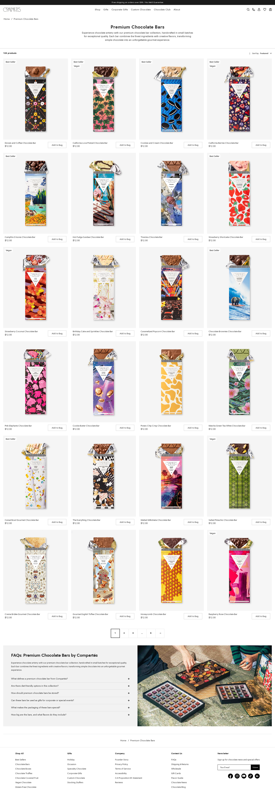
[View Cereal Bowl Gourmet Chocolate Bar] (35, 476)
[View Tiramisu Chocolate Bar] (171, 193)
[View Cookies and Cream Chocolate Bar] (171, 99)
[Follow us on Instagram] (237, 776)
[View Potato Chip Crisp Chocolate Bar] (171, 381)
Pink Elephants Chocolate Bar (18, 426)
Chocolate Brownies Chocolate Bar (225, 332)
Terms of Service (123, 769)
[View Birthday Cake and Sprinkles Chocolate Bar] (103, 287)
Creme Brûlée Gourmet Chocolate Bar (22, 614)
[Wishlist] (264, 9)
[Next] (159, 633)
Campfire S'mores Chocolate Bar (20, 237)
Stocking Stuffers (75, 783)
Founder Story (121, 760)
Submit (255, 767)
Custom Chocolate (141, 10)
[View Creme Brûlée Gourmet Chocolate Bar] (35, 570)
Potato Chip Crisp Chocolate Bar (156, 426)
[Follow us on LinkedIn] (257, 776)
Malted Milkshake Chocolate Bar (156, 520)
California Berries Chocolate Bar (224, 143)
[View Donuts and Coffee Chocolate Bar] (35, 99)
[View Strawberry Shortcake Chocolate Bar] (239, 193)
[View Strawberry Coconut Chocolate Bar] (35, 287)
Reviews (119, 783)
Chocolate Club (162, 10)
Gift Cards (176, 774)
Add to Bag (57, 145)
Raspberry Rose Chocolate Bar (223, 614)
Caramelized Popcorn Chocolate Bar (158, 332)
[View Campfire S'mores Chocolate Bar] (35, 193)
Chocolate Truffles (23, 774)
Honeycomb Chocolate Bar (153, 614)
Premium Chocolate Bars (26, 19)
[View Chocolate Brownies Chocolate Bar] (239, 287)
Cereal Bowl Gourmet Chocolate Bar (22, 520)
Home (7, 19)
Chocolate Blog (178, 787)
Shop (97, 10)
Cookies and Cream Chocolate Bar (157, 143)
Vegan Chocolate (23, 783)
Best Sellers (20, 760)
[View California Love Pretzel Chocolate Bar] (103, 99)
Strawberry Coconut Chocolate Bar (21, 332)
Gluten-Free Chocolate (25, 787)
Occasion (71, 764)
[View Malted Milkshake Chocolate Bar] (171, 476)
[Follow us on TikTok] (250, 776)
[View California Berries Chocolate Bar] (239, 99)
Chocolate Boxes (23, 769)
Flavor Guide (177, 778)
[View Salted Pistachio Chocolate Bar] (239, 476)
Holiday (71, 760)
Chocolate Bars (22, 764)
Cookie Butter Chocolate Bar (86, 426)
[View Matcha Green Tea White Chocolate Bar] (239, 381)
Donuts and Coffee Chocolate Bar (20, 143)
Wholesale (176, 769)
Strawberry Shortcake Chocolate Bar (226, 237)
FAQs (173, 760)
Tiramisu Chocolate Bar (151, 237)
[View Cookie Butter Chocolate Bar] (103, 381)
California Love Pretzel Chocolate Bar (90, 143)
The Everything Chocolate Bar (86, 520)
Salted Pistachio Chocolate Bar (223, 520)
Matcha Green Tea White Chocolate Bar (227, 426)
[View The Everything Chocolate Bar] (103, 476)
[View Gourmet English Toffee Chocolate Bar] (103, 570)
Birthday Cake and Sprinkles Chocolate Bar (93, 332)
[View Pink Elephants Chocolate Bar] (35, 381)
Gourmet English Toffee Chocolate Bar (90, 614)
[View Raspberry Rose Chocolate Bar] (239, 570)
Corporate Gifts (120, 10)
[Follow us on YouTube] (243, 776)
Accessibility (121, 774)
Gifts (105, 10)
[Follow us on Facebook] (230, 776)
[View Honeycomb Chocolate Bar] (171, 570)
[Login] (259, 9)
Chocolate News (179, 783)
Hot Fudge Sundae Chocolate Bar (88, 237)
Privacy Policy (121, 764)
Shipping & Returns (180, 764)
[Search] (248, 9)
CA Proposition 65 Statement (128, 778)
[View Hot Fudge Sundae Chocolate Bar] (103, 193)
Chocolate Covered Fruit (26, 778)
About (177, 10)
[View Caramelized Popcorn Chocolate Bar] (171, 287)
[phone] (253, 9)
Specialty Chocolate (76, 769)
